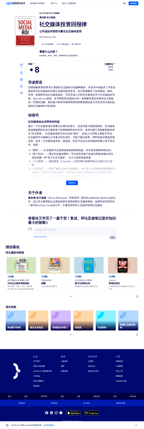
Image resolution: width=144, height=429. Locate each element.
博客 (62, 366)
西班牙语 (44, 396)
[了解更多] (34, 63)
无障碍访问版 (120, 403)
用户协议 (86, 403)
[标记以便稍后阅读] (21, 72)
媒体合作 (91, 366)
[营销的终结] (122, 265)
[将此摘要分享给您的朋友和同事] (21, 86)
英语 (9, 396)
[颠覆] (55, 265)
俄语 (62, 396)
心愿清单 (64, 361)
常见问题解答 (38, 381)
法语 (115, 396)
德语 (26, 396)
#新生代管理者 (39, 366)
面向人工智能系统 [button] (69, 3)
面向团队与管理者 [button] (37, 3)
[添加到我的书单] (21, 79)
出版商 (90, 361)
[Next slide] (137, 296)
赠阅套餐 (119, 376)
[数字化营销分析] (89, 265)
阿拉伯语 (133, 396)
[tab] (71, 296)
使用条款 (54, 403)
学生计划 (119, 371)
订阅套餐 (119, 366)
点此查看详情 (48, 425)
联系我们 (36, 386)
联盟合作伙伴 (93, 371)
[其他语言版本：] (21, 92)
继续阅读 (72, 183)
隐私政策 (22, 403)
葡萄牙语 (97, 396)
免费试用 (119, 361)
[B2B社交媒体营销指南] (21, 265)
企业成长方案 (121, 381)
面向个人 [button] (54, 3)
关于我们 (36, 361)
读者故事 (64, 371)
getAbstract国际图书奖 (42, 371)
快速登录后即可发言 (40, 237)
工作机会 (36, 376)
